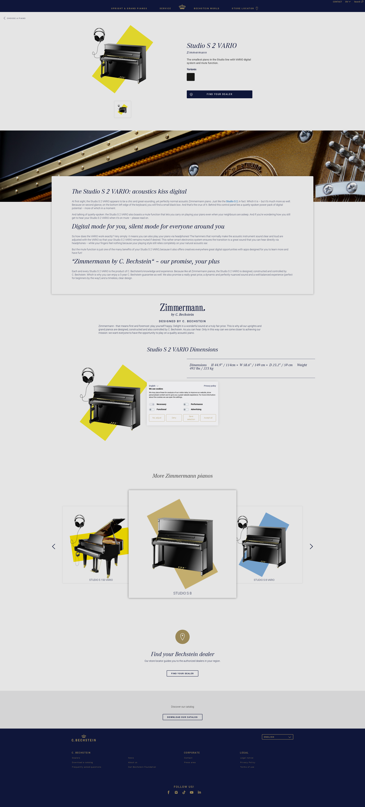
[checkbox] (152, 404)
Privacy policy (210, 386)
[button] (154, 386)
